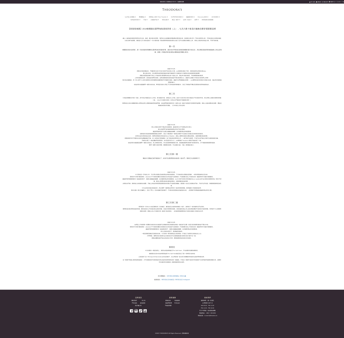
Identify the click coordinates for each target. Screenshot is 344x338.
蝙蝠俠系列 (190, 17)
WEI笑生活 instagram (182, 279)
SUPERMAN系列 (176, 17)
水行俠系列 (215, 17)
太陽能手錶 (154, 19)
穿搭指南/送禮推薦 (207, 19)
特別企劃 (165, 19)
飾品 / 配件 (175, 19)
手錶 (145, 19)
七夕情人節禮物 (130, 17)
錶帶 (196, 19)
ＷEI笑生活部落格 (173, 276)
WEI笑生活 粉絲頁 (168, 279)
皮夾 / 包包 (187, 19)
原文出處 (183, 276)
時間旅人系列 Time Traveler (158, 17)
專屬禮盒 (142, 17)
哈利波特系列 (135, 19)
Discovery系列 (202, 17)
